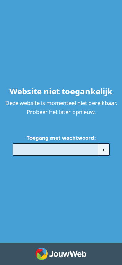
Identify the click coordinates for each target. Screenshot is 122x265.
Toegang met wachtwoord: (61, 137)
